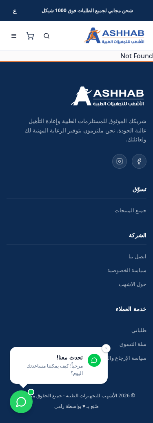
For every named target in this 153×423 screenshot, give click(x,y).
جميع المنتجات (130, 210)
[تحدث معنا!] (21, 401)
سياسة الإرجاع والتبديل (121, 357)
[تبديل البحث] (46, 36)
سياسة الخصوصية (126, 270)
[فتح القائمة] (14, 36)
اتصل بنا (137, 256)
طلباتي (138, 330)
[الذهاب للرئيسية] (113, 36)
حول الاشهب (132, 284)
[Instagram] (119, 161)
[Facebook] (139, 161)
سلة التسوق (133, 344)
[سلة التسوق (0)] (30, 36)
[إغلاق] (106, 348)
